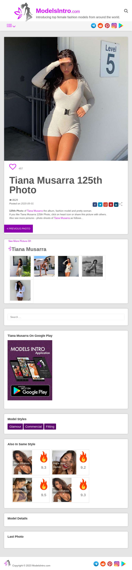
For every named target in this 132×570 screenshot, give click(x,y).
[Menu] (11, 27)
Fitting (50, 426)
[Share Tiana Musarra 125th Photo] (120, 205)
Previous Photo (19, 228)
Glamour (15, 426)
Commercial (33, 426)
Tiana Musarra (35, 210)
